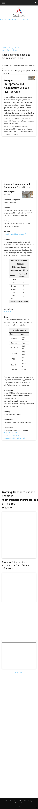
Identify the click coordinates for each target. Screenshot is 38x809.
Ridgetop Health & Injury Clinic (14, 438)
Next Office (19, 672)
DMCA (6, 801)
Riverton (15, 50)
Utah (8, 50)
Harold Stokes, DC (10, 433)
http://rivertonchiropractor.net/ (15, 234)
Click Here (7, 312)
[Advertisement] (19, 26)
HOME (4, 48)
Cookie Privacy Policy (16, 801)
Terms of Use (19, 803)
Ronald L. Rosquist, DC (12, 435)
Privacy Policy (28, 801)
